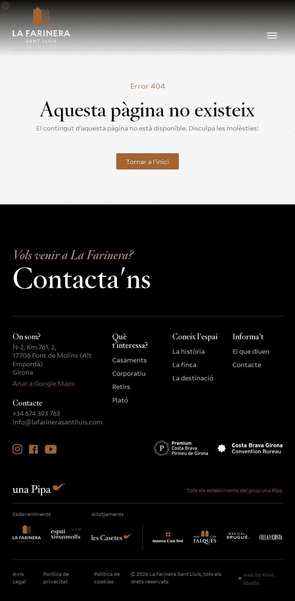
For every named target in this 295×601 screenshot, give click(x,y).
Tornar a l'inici (147, 161)
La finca (184, 364)
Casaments (129, 359)
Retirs (121, 386)
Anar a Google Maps (44, 383)
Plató (120, 399)
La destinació (192, 378)
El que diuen (250, 351)
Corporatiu (129, 373)
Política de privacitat (56, 577)
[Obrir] (272, 36)
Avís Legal (19, 577)
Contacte (246, 364)
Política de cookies (107, 577)
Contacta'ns (82, 274)
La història (188, 351)
